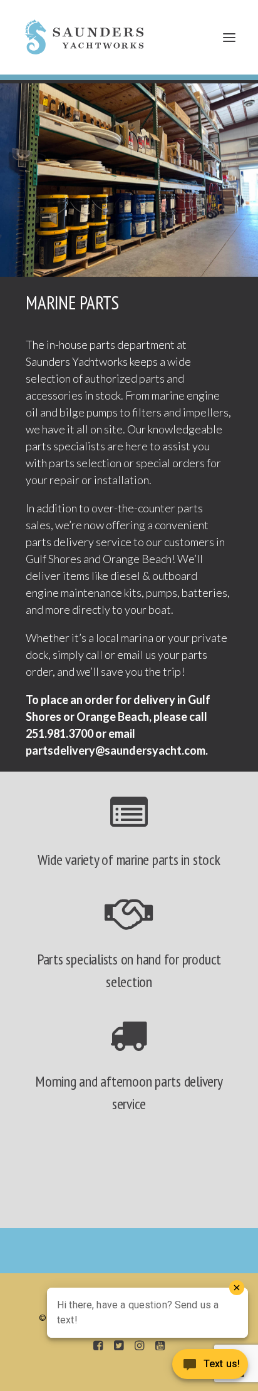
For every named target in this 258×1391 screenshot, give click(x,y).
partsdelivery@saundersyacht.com (115, 750)
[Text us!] (210, 1366)
